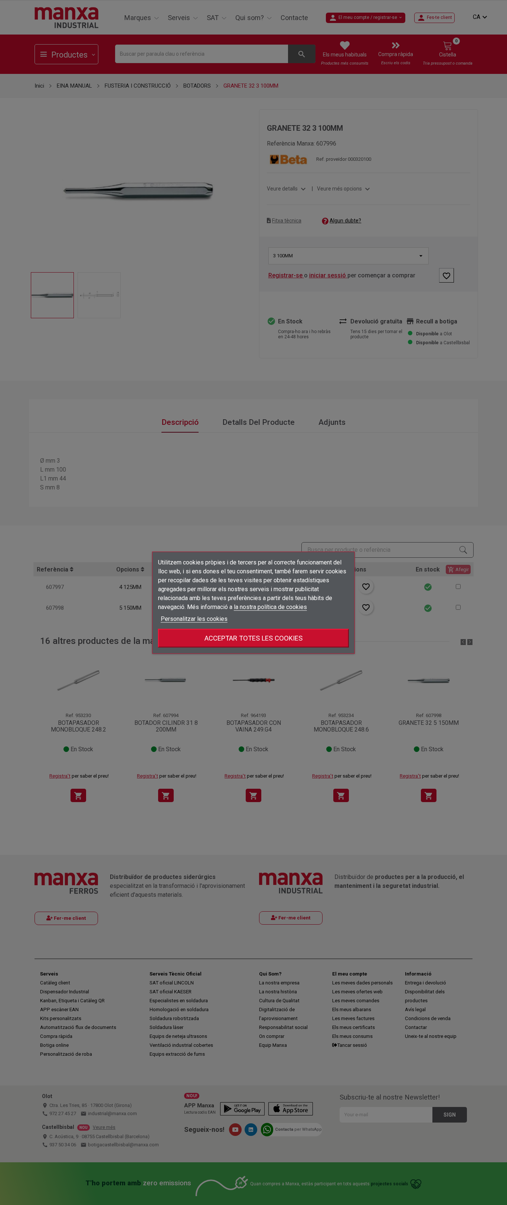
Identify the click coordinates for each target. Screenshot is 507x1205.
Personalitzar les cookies (194, 618)
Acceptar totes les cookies (253, 638)
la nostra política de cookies (270, 606)
